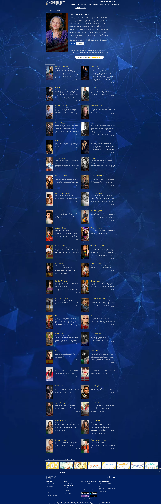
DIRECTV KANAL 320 (87, 483)
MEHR (77, 79)
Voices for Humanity (50, 491)
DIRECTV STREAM (86, 485)
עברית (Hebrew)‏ (96, 502)
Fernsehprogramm (68, 483)
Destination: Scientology (51, 488)
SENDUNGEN (95, 4)
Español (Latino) (76, 502)
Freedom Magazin (102, 491)
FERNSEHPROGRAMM (86, 4)
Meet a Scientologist (50, 489)
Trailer (83, 7)
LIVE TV (65, 481)
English (48, 502)
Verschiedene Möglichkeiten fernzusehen (72, 488)
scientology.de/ (89, 57)
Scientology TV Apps (86, 491)
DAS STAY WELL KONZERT (54, 11)
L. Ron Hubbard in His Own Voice (53, 485)
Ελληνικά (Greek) (66, 502)
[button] (1, 465)
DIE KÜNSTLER (50, 63)
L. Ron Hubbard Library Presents (53, 492)
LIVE (78, 4)
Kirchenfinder (110, 485)
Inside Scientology (50, 486)
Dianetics (101, 486)
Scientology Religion (111, 488)
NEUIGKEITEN (103, 4)
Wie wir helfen (110, 486)
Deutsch (58, 502)
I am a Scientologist (50, 494)
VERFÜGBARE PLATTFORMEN (88, 481)
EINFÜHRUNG (73, 4)
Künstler (78, 7)
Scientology (101, 483)
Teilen (73, 43)
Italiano (109, 502)
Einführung (67, 487)
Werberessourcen (68, 493)
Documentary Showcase (51, 495)
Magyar (103, 502)
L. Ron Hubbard (102, 485)
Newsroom (67, 490)
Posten (80, 43)
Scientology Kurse (111, 483)
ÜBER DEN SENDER (68, 485)
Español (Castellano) (86, 502)
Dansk (53, 502)
